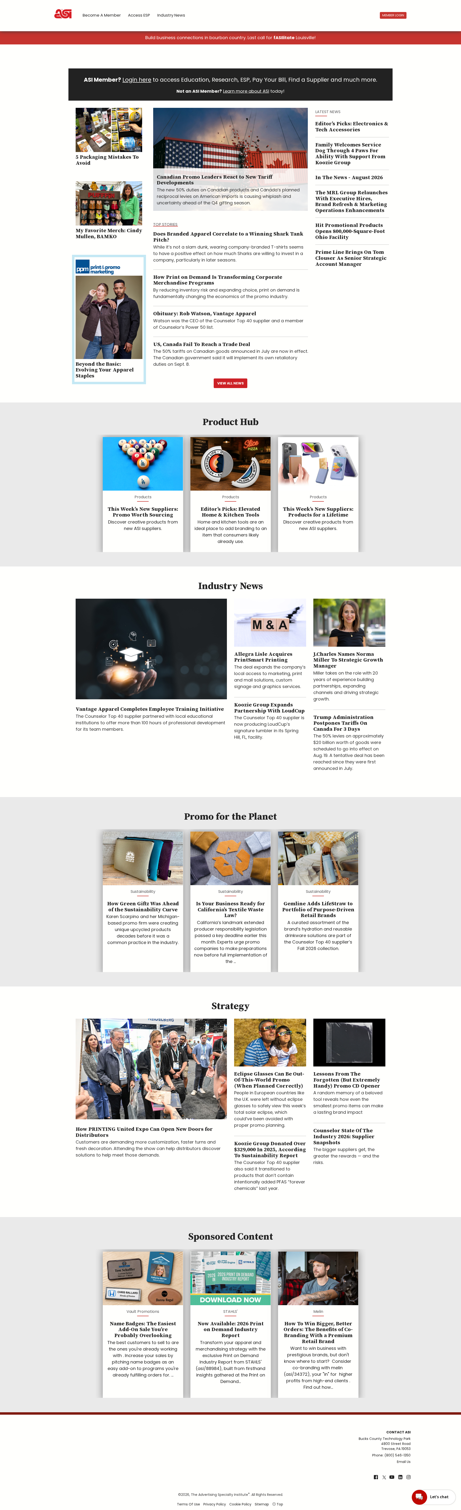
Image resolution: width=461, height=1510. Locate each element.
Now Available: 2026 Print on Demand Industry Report (231, 1329)
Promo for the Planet (230, 817)
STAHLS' (230, 1311)
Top (279, 1504)
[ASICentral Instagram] (408, 1477)
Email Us (404, 1461)
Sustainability (143, 891)
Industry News (171, 15)
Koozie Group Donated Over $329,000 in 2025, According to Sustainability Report (270, 1149)
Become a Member (102, 15)
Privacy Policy (214, 1504)
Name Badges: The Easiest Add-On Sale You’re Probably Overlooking (143, 1329)
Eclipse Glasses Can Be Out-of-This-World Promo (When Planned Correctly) (269, 1080)
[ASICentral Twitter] (384, 1477)
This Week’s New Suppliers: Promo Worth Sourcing (143, 512)
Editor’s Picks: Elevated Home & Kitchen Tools (230, 512)
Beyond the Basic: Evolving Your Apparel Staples (105, 370)
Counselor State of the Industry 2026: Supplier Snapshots (344, 1136)
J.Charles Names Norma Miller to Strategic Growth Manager (348, 660)
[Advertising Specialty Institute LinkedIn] (400, 1477)
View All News (230, 383)
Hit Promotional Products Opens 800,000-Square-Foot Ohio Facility (350, 231)
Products (143, 497)
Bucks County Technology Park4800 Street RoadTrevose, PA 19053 (385, 1443)
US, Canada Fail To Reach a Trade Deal (201, 344)
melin (318, 1311)
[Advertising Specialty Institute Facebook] (376, 1477)
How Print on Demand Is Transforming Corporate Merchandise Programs (217, 280)
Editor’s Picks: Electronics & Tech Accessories (351, 126)
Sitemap (262, 1504)
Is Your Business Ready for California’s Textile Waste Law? (230, 909)
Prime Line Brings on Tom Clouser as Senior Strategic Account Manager (351, 258)
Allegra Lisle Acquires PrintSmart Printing (263, 657)
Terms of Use (188, 1504)
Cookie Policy (240, 1504)
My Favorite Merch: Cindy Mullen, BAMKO (109, 233)
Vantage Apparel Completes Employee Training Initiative (150, 709)
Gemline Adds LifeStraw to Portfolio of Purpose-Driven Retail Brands (318, 909)
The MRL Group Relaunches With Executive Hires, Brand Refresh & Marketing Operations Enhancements (351, 201)
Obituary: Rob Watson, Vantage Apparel (204, 313)
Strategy (231, 1006)
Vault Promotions (143, 1311)
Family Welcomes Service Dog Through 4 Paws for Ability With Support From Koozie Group (350, 153)
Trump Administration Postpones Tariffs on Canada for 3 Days (343, 723)
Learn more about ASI (246, 91)
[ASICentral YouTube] (391, 1477)
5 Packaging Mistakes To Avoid (107, 160)
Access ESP (139, 15)
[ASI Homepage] (63, 10)
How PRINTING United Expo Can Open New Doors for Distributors (144, 1132)
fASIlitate (284, 38)
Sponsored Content (230, 1237)
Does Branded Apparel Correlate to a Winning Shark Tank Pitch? (228, 237)
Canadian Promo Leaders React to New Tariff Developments (214, 180)
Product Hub (231, 422)
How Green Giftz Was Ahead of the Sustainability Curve (143, 906)
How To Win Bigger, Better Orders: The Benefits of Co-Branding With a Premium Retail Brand (318, 1332)
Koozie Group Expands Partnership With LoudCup (269, 707)
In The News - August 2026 (349, 177)
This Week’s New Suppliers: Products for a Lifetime (318, 512)
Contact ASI (398, 1432)
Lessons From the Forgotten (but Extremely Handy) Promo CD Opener (346, 1080)
